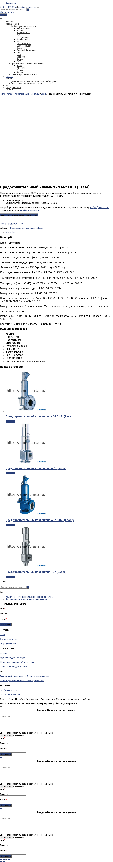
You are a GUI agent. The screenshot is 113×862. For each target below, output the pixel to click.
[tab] (59, 232)
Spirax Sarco (22, 57)
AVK (18, 35)
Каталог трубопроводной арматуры (23, 94)
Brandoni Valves (24, 39)
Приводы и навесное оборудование (27, 63)
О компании (11, 3)
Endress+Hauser (24, 46)
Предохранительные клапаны (23, 228)
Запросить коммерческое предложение (19, 215)
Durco (19, 41)
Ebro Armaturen (24, 44)
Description (10, 232)
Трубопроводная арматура (23, 26)
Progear (20, 70)
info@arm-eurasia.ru (27, 7)
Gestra (19, 48)
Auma (19, 66)
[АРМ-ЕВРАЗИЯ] (7, 12)
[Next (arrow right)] (4, 861)
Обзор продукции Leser (12, 223)
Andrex (20, 30)
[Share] (4, 859)
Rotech (20, 72)
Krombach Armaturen (26, 50)
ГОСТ (19, 61)
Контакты (10, 90)
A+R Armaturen (23, 28)
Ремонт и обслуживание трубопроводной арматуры (34, 81)
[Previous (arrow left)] (1, 861)
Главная (9, 22)
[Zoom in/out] (9, 859)
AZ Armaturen (23, 37)
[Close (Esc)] (1, 859)
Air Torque (21, 68)
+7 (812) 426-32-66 (8, 7)
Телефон (5, 614)
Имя (2, 608)
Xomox (20, 59)
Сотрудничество (13, 87)
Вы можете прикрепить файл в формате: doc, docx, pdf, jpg (26, 733)
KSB (18, 52)
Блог (8, 85)
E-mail (3, 619)
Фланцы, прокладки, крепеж (24, 74)
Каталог (9, 77)
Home (2, 94)
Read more (10, 421)
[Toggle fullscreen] (6, 859)
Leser (19, 55)
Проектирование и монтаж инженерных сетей (32, 83)
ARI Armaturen (23, 33)
